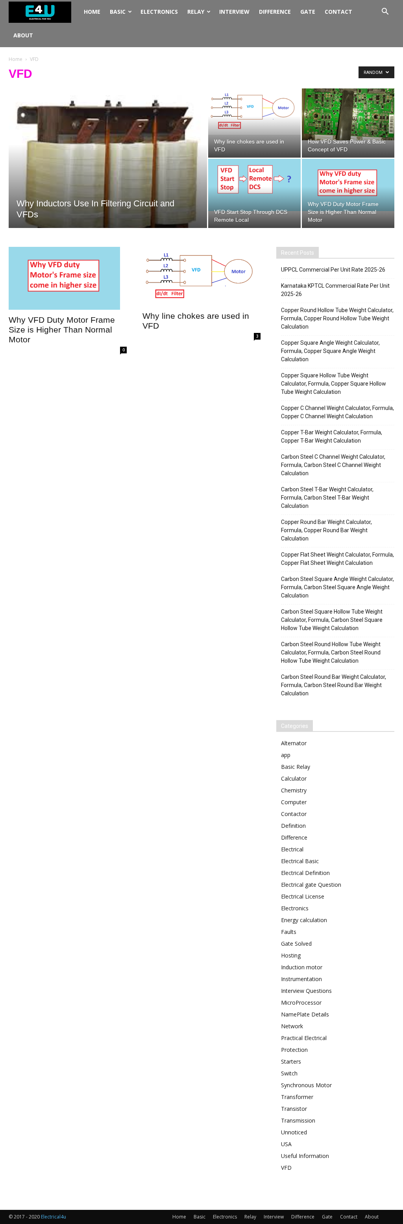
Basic (118, 11)
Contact (338, 11)
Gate (307, 11)
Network (292, 1026)
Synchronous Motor (306, 1085)
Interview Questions (306, 990)
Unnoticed (294, 1132)
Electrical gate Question (311, 884)
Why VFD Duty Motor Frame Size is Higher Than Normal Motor (62, 329)
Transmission (298, 1120)
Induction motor (301, 967)
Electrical (292, 849)
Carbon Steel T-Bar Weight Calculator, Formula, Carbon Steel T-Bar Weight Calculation (327, 497)
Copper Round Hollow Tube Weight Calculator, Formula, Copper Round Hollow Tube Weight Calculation (337, 318)
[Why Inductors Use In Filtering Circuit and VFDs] (108, 181)
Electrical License (302, 896)
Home (92, 11)
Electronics (159, 11)
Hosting (291, 955)
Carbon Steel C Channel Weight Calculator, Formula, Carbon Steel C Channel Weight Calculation (333, 465)
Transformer (297, 1097)
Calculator (294, 778)
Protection (294, 1049)
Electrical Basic (300, 861)
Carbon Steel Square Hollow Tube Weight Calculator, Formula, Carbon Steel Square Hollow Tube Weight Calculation (332, 619)
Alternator (294, 743)
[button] (384, 12)
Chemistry (294, 790)
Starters (291, 1061)
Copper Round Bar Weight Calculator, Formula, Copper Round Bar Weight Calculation (326, 530)
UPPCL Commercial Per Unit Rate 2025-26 (333, 269)
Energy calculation (304, 920)
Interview (234, 11)
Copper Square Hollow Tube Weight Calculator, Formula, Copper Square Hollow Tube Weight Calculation (333, 383)
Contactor (294, 814)
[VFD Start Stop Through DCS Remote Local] (254, 185)
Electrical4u (53, 1216)
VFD (286, 1167)
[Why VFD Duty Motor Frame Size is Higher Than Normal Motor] (348, 185)
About (23, 35)
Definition (293, 825)
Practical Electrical (304, 1038)
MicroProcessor (301, 1002)
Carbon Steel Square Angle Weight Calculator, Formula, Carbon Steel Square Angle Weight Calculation (337, 587)
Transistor (294, 1108)
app (285, 755)
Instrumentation (301, 979)
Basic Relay (295, 766)
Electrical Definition (305, 873)
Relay (195, 11)
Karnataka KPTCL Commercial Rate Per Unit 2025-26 (335, 290)
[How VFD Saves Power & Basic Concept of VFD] (348, 114)
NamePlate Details (305, 1014)
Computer (294, 802)
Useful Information (305, 1156)
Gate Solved (296, 943)
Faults (288, 931)
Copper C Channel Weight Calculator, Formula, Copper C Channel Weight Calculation (337, 412)
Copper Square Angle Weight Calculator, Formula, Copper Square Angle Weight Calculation (330, 351)
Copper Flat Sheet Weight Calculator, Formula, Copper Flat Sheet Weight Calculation (337, 558)
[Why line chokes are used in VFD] (254, 111)
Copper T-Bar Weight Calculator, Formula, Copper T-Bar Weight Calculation (331, 436)
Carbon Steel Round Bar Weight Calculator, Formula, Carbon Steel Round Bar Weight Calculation (333, 685)
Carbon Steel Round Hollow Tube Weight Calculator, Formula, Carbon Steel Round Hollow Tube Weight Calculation (331, 652)
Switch (289, 1073)
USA (286, 1144)
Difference (275, 11)
